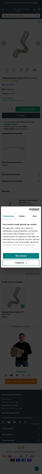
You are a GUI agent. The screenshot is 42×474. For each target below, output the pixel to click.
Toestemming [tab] (8, 216)
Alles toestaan (21, 256)
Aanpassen (19, 263)
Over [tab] (35, 216)
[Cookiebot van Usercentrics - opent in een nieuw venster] (29, 209)
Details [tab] (22, 216)
